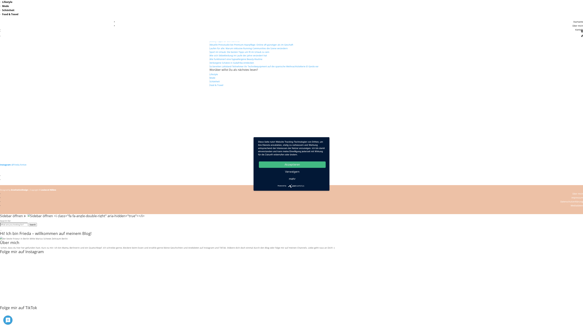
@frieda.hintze (13, 164)
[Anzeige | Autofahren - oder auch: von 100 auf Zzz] (291, 100)
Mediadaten (577, 205)
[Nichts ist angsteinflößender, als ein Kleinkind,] (291, 116)
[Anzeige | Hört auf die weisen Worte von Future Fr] (408, 136)
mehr (292, 178)
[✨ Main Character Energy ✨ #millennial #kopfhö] (524, 112)
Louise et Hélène (48, 190)
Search (33, 224)
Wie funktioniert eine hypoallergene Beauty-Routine (236, 59)
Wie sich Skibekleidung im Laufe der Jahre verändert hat (238, 55)
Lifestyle (7, 2)
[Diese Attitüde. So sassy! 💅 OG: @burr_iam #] (58, 114)
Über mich (577, 25)
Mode (5, 6)
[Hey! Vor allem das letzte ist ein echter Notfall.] (175, 114)
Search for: (5, 220)
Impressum (577, 197)
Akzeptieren (292, 164)
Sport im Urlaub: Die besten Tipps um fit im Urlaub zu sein (239, 52)
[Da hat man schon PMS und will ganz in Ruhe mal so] (58, 92)
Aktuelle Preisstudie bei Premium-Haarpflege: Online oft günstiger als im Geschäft (251, 44)
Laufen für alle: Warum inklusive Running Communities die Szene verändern (249, 48)
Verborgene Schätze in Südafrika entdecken (232, 62)
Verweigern (292, 171)
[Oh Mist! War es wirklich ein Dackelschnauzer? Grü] (175, 94)
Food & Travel (10, 14)
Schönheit (8, 10)
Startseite (578, 21)
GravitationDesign (19, 190)
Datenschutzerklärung (571, 201)
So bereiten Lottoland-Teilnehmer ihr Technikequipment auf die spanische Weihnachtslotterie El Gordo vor (264, 66)
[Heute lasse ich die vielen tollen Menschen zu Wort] (524, 96)
